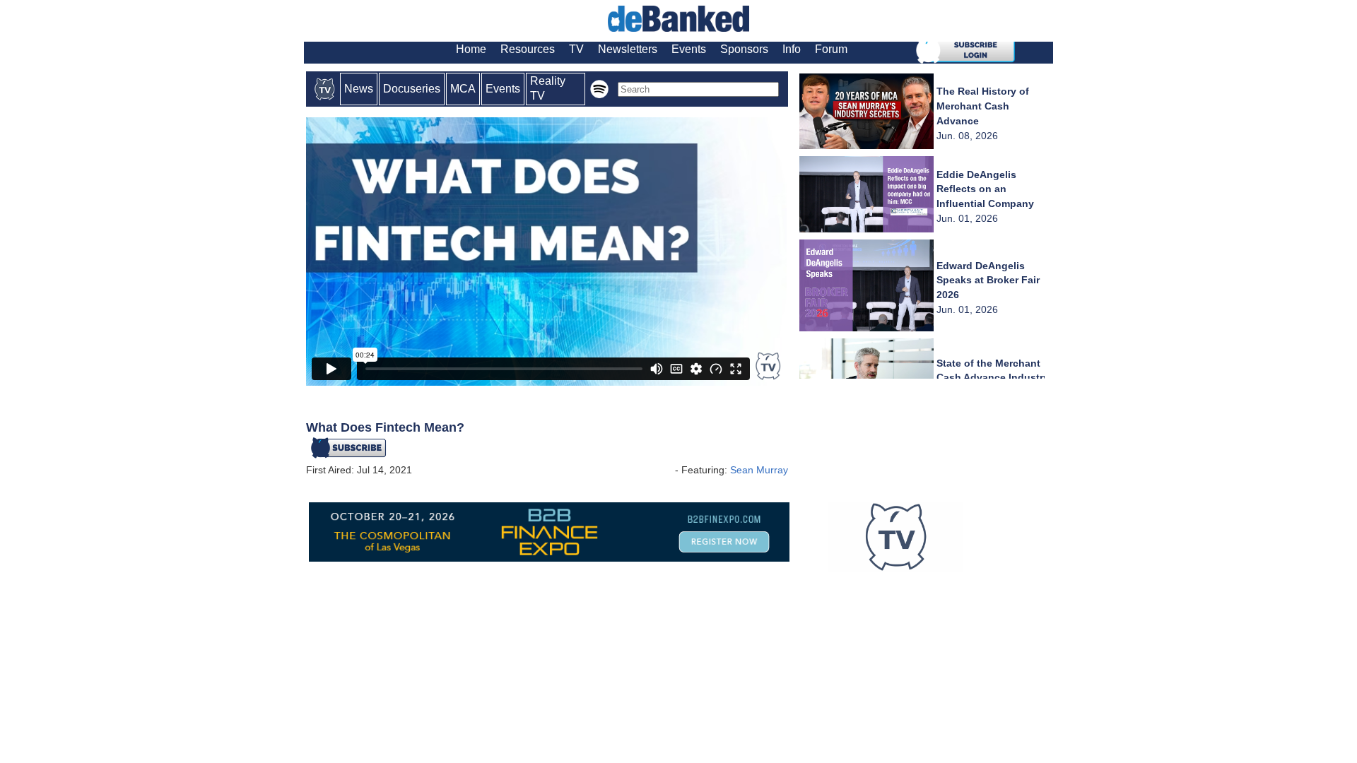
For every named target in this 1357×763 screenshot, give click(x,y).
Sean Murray (759, 469)
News (358, 89)
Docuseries (411, 89)
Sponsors (744, 49)
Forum (831, 49)
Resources (527, 49)
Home (471, 49)
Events (688, 49)
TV (576, 49)
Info (791, 49)
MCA (463, 89)
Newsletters (627, 49)
